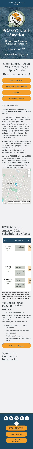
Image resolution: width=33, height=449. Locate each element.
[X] (16, 423)
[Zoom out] (29, 173)
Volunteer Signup (16, 346)
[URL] (27, 418)
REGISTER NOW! (16, 80)
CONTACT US (16, 434)
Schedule (17, 92)
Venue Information (16, 99)
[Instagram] (16, 418)
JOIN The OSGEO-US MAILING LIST (16, 428)
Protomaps (16, 201)
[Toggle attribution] (29, 202)
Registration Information (16, 86)
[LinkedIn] (6, 418)
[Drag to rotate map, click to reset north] (29, 175)
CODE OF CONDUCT (16, 440)
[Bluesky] (11, 418)
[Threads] (22, 418)
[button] (16, 185)
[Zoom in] (29, 170)
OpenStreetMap (24, 201)
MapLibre (10, 201)
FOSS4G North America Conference (16, 3)
